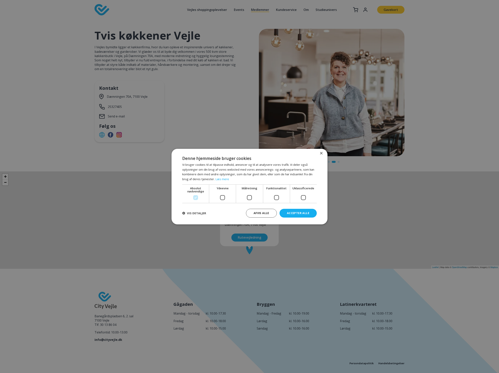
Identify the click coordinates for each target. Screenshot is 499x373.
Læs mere (222, 179)
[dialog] (249, 186)
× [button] (321, 153)
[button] (194, 213)
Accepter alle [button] (298, 213)
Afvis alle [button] (261, 213)
